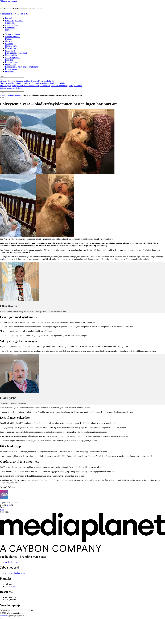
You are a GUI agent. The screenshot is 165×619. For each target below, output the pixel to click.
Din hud (8, 18)
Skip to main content (8, 1)
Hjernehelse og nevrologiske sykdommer (21, 67)
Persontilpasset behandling (16, 53)
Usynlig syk (10, 50)
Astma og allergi (12, 25)
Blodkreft (9, 43)
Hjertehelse (9, 60)
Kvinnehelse (10, 27)
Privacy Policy (4, 616)
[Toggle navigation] (28, 14)
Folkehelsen (10, 71)
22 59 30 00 (10, 586)
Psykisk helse (10, 64)
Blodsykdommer (12, 62)
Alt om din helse (13, 14)
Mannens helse (11, 55)
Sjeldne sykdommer (13, 34)
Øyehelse (9, 41)
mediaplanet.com (12, 562)
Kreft (2, 509)
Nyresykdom (10, 48)
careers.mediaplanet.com (15, 573)
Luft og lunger (11, 69)
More (7, 30)
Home (2, 95)
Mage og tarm (10, 46)
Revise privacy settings (17, 616)
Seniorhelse (10, 23)
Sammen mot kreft (12, 36)
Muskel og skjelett (12, 57)
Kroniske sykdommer (14, 20)
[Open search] (1, 79)
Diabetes (8, 39)
